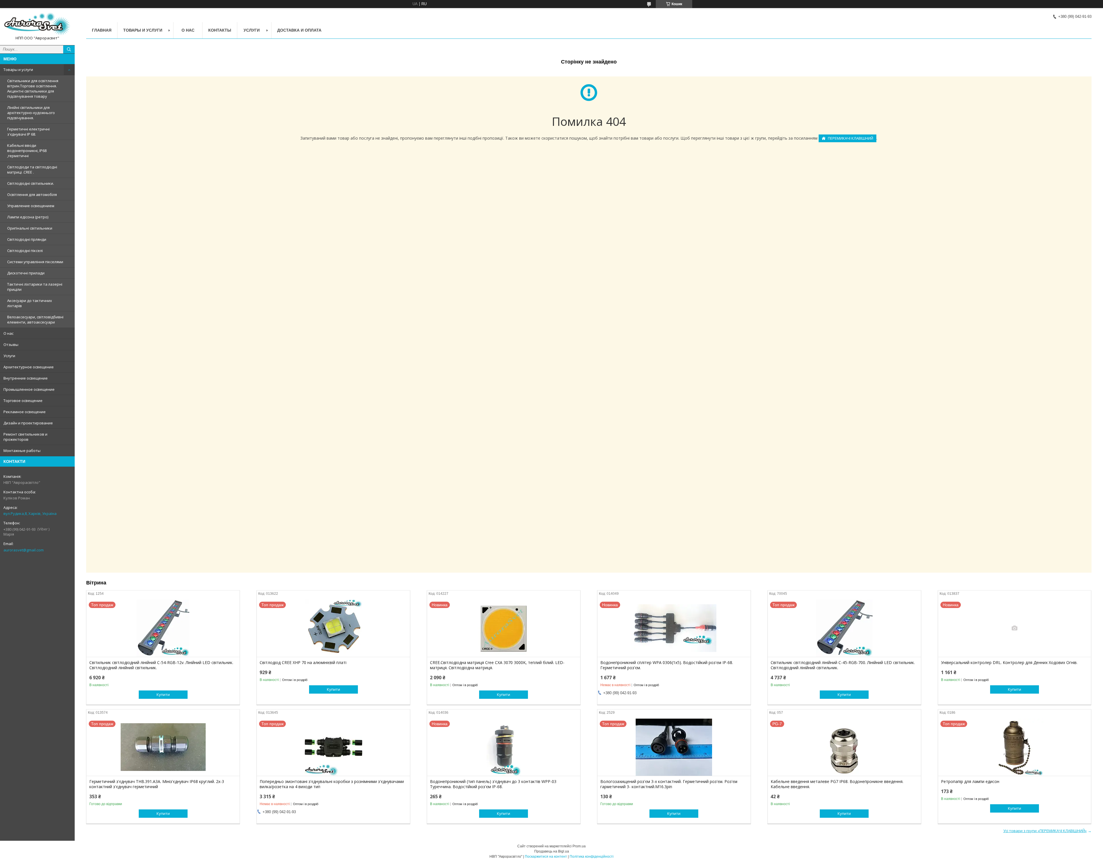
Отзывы (10, 344)
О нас (8, 333)
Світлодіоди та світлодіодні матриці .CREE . (32, 169)
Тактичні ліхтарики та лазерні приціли (34, 287)
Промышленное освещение (29, 389)
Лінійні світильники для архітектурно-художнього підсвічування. (31, 112)
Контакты (219, 30)
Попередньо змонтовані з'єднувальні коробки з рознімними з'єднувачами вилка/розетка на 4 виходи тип (332, 784)
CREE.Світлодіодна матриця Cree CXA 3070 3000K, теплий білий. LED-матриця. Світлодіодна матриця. (497, 665)
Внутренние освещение (25, 378)
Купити (163, 694)
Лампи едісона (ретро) (27, 217)
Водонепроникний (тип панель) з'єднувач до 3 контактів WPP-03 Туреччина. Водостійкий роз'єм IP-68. (493, 784)
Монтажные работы (22, 450)
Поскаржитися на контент (546, 857)
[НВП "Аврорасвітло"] (37, 24)
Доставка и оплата (299, 30)
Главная (101, 30)
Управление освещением (30, 205)
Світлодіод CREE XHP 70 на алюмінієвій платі (303, 662)
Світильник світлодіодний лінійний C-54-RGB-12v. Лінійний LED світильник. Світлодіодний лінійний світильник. (161, 665)
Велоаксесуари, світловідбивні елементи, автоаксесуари (35, 319)
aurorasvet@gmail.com (23, 550)
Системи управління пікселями (35, 261)
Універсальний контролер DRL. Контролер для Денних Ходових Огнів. (1009, 662)
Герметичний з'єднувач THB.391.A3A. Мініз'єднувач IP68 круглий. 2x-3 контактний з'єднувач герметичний (156, 784)
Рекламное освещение (24, 411)
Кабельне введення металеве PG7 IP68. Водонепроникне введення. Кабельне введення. (837, 784)
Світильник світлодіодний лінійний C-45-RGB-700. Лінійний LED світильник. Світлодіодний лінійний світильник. (843, 665)
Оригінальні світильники (29, 228)
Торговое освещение (23, 400)
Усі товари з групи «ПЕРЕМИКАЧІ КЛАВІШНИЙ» (1045, 830)
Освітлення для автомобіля (32, 194)
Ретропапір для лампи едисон (970, 781)
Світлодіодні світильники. (30, 183)
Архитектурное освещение (28, 367)
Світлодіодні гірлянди (26, 239)
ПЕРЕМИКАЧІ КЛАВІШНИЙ (850, 138)
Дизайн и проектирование (28, 423)
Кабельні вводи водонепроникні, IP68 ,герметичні (27, 150)
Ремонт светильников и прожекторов (25, 437)
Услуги (9, 355)
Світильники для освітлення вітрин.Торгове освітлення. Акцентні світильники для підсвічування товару (32, 88)
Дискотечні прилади (26, 273)
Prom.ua (579, 846)
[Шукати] (69, 49)
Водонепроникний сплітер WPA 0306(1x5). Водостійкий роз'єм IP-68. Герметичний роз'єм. (666, 665)
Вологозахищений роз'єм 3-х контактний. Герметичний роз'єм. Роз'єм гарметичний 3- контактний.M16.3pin (668, 784)
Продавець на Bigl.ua (551, 851)
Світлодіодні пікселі (25, 250)
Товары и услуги (18, 69)
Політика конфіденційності (592, 857)
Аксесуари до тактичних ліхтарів (29, 303)
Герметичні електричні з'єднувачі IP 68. (28, 131)
